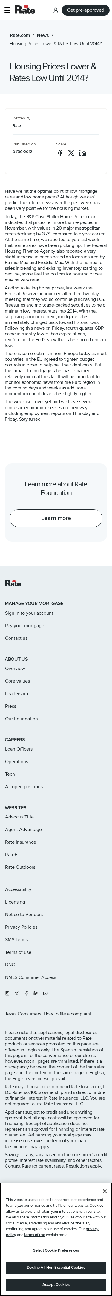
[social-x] (71, 153)
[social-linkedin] (82, 153)
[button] (7, 10)
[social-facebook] (59, 153)
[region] (56, 1239)
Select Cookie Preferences (56, 1250)
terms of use (34, 1235)
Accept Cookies (56, 1284)
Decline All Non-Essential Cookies (56, 1267)
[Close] (104, 1191)
